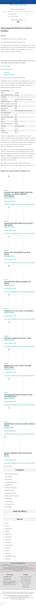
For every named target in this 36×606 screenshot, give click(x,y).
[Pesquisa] (18, 22)
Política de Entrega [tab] (9, 74)
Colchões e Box (10, 487)
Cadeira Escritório (10, 482)
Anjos (8, 539)
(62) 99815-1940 (12, 14)
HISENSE (8, 498)
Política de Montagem (25, 581)
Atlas (7, 553)
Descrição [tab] (6, 72)
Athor (7, 550)
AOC (7, 542)
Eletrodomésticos (11, 474)
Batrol (7, 559)
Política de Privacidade (25, 577)
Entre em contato (5, 66)
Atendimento (26, 585)
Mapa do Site (26, 587)
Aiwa (7, 531)
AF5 (7, 526)
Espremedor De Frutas (12, 496)
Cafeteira (8, 485)
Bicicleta (8, 479)
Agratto (8, 528)
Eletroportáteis (8, 1)
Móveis (8, 507)
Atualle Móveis (10, 556)
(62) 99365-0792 (13, 16)
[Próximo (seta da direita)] (2, 605)
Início (1, 1)
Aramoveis (9, 545)
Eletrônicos (9, 490)
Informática (9, 501)
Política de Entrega (25, 579)
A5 (7, 523)
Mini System (9, 504)
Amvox (8, 537)
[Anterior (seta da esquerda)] (0, 605)
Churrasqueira (16, 1)
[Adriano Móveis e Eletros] (18, 5)
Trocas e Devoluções (26, 583)
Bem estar (8, 476)
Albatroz (8, 534)
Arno (7, 548)
